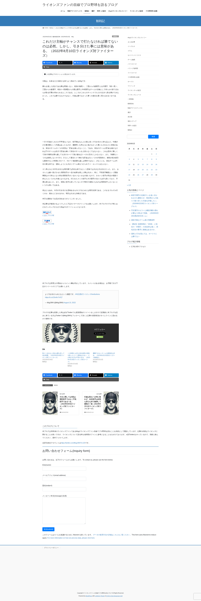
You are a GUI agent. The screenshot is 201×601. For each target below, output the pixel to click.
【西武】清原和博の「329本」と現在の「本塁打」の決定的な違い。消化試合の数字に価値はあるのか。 (144, 227)
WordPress (89, 596)
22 (152, 170)
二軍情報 (131, 99)
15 (152, 164)
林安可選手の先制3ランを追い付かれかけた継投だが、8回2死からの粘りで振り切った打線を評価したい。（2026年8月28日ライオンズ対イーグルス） (144, 200)
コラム (130, 51)
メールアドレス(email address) (54, 475)
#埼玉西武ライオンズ (83, 294)
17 (129, 170)
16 (156, 164)
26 (138, 175)
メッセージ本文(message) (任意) (54, 496)
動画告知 (131, 103)
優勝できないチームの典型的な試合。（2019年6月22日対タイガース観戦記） (104, 355)
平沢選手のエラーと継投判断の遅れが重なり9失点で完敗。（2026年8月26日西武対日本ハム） (145, 213)
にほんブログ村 (48, 215)
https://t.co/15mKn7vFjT (53, 297)
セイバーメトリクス (134, 55)
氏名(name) (46, 465)
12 (138, 164)
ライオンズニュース (134, 95)
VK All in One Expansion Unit (114, 596)
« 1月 (129, 185)
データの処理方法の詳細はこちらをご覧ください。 (112, 535)
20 (143, 170)
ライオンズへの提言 (134, 90)
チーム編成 (131, 59)
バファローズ (132, 64)
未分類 (130, 117)
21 (147, 170)
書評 (129, 112)
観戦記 (115, 36)
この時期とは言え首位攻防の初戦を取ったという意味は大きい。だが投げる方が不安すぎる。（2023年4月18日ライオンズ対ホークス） (79, 357)
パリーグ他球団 (133, 68)
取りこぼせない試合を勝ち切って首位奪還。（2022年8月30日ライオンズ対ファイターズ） (53, 355)
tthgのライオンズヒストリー (137, 37)
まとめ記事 (131, 42)
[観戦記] (50, 399)
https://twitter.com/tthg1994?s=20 (73, 443)
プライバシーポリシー (51, 548)
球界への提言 (132, 125)
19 (138, 170)
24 (129, 175)
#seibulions (95, 294)
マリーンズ (131, 86)
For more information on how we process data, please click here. (71, 538)
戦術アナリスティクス (135, 108)
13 (143, 164)
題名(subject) (47, 485)
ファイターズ (132, 73)
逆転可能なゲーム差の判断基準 (143, 220)
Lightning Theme (100, 596)
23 (156, 170)
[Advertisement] (80, 120)
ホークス (131, 81)
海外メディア (132, 121)
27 (143, 175)
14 (147, 164)
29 (152, 175)
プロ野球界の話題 (133, 77)
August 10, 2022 (70, 302)
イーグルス (131, 46)
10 (129, 164)
